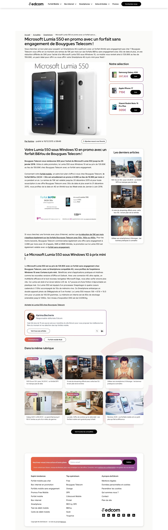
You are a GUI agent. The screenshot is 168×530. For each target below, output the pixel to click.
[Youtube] (118, 515)
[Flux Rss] (134, 515)
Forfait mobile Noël (55, 340)
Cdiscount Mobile (73, 496)
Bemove (63, 522)
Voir (135, 76)
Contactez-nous (131, 4)
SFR (68, 492)
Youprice (70, 516)
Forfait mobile (37, 496)
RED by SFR (71, 504)
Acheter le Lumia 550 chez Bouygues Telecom (45, 305)
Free (68, 481)
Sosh (68, 512)
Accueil (27, 35)
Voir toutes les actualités (84, 432)
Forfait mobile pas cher (41, 481)
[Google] (103, 515)
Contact (105, 496)
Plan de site (107, 500)
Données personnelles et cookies (116, 484)
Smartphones (33, 340)
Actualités (36, 35)
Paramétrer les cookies (111, 488)
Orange (69, 488)
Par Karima (29, 141)
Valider (128, 462)
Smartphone (48, 35)
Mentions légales (109, 481)
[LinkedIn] (102, 331)
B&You (69, 508)
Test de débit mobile (40, 508)
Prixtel (69, 500)
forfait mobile (46, 174)
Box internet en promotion (42, 484)
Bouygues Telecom (74, 484)
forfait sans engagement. (59, 247)
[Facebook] (113, 515)
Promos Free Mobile (39, 492)
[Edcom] (36, 4)
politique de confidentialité (106, 467)
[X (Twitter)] (97, 331)
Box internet (36, 500)
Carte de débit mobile (40, 512)
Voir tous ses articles (38, 331)
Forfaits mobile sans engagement (45, 488)
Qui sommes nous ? (110, 492)
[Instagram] (123, 515)
